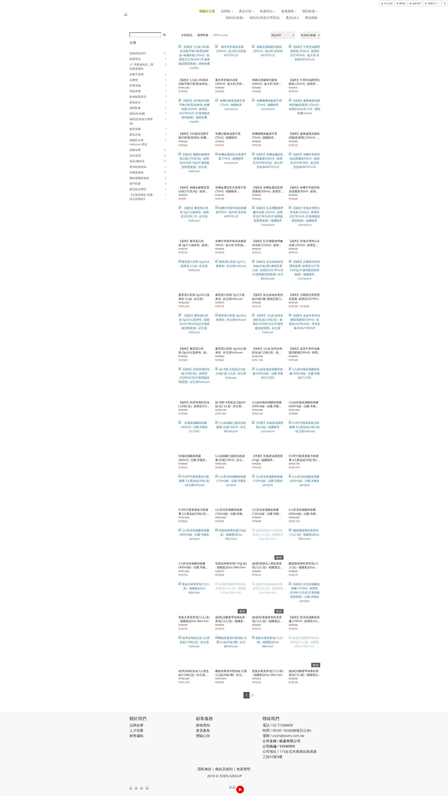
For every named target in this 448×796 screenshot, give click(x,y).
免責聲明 (243, 769)
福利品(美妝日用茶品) (264, 17)
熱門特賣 (135, 183)
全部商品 (186, 35)
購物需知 (203, 725)
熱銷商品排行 (138, 53)
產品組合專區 (138, 189)
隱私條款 (205, 769)
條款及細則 (224, 769)
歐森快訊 (267, 11)
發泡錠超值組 (138, 167)
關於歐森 (309, 11)
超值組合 (135, 102)
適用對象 (135, 108)
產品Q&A (292, 17)
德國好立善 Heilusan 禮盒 (138, 142)
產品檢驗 (311, 17)
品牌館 (226, 11)
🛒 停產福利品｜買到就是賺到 (141, 67)
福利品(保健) (234, 17)
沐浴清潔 (135, 155)
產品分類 (245, 11)
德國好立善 (207, 11)
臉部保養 (135, 129)
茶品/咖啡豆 (137, 161)
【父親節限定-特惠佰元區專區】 (141, 197)
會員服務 (288, 11)
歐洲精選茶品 (138, 97)
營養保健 (135, 85)
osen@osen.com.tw (288, 735)
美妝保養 (135, 91)
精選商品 (135, 59)
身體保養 (135, 150)
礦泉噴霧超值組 (139, 178)
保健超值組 (137, 172)
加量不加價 (137, 74)
